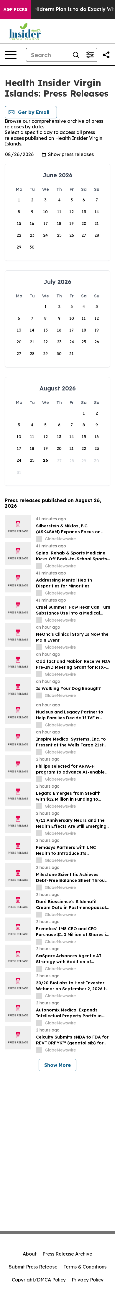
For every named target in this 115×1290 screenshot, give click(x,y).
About (30, 1254)
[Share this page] (106, 55)
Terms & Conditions (84, 1267)
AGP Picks (15, 9)
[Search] (76, 55)
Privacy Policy (88, 1280)
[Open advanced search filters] (90, 55)
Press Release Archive (67, 1254)
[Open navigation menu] (11, 55)
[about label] (39, 539)
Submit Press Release (33, 1267)
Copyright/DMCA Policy (39, 1280)
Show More (57, 1065)
